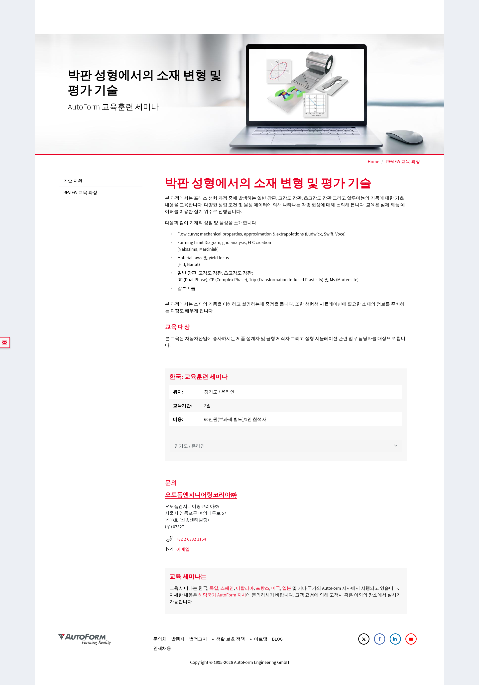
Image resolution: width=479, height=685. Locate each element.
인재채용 (162, 648)
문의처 (160, 639)
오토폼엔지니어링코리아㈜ (201, 494)
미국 (275, 588)
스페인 (227, 588)
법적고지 (198, 639)
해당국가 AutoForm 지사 (222, 595)
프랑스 (262, 588)
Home (373, 161)
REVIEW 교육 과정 (403, 161)
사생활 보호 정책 (228, 639)
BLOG (277, 639)
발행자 (178, 639)
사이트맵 (258, 639)
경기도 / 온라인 (189, 446)
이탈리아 (245, 588)
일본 (286, 588)
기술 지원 (72, 181)
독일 (213, 588)
